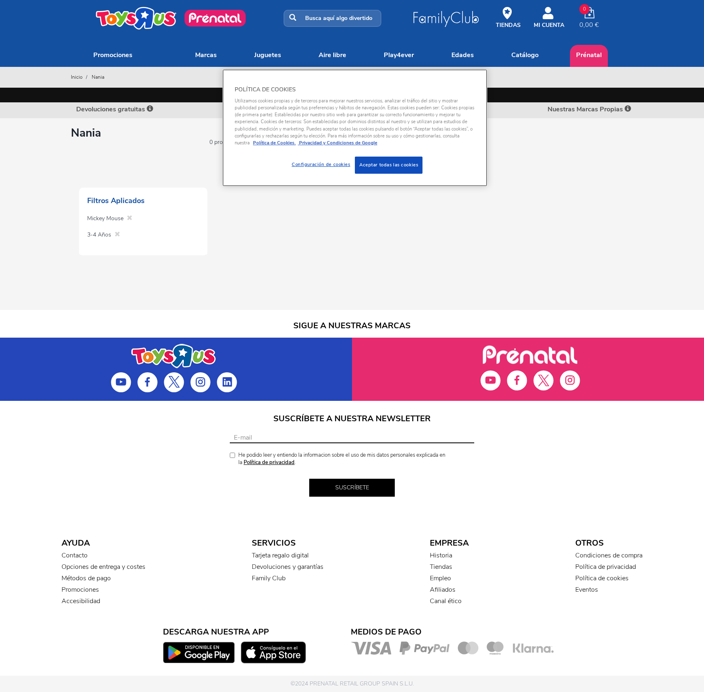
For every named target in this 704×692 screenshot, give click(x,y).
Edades (462, 55)
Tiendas (441, 566)
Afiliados (442, 589)
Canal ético (446, 601)
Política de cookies (602, 578)
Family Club (269, 578)
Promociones (112, 55)
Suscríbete (352, 487)
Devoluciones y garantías (287, 566)
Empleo (440, 578)
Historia (441, 555)
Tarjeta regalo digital (280, 555)
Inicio (77, 77)
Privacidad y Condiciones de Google (337, 142)
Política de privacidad (269, 462)
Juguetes (267, 55)
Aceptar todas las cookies (388, 164)
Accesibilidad (81, 601)
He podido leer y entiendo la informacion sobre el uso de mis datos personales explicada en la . (341, 458)
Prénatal (589, 55)
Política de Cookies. (274, 142)
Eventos (586, 589)
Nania (98, 77)
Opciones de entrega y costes (103, 566)
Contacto (75, 555)
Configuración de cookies (321, 164)
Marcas (206, 55)
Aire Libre (332, 55)
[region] (354, 127)
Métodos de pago (86, 578)
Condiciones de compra (608, 555)
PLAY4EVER (399, 55)
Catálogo (525, 55)
